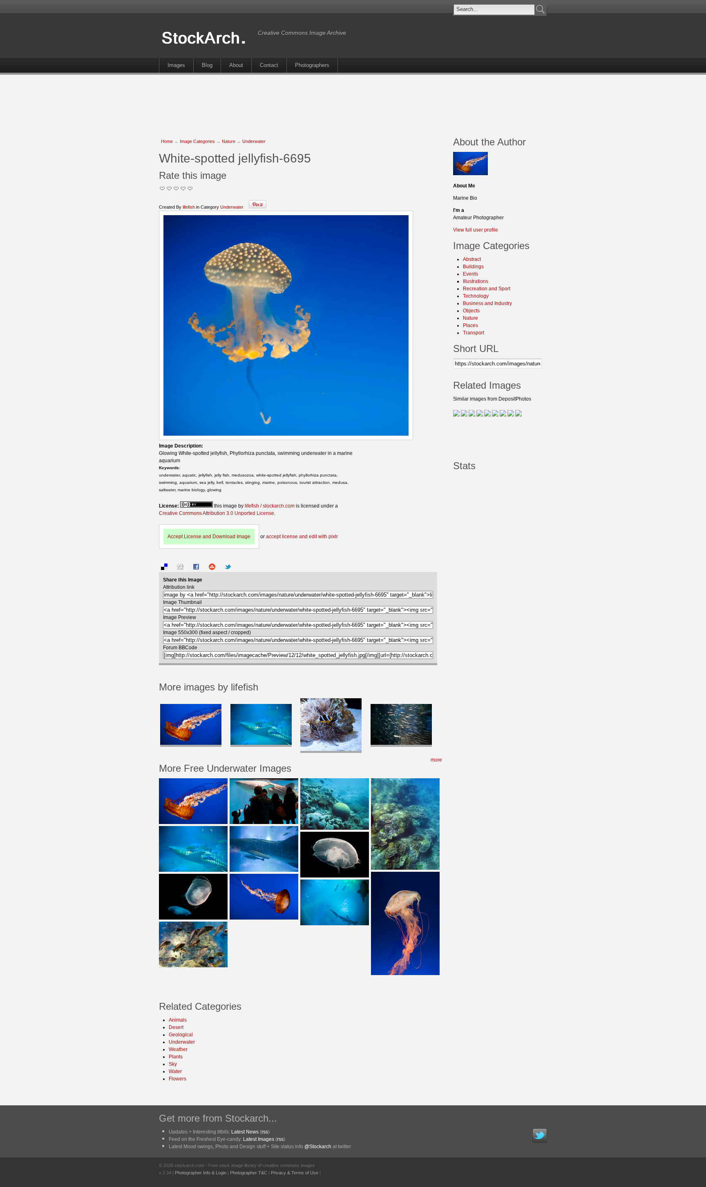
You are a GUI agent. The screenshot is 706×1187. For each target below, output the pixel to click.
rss (264, 1132)
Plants (176, 1057)
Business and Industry (487, 303)
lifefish (189, 207)
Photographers (312, 65)
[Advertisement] (353, 101)
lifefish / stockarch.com (270, 506)
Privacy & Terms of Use (294, 1172)
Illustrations (475, 281)
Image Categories (197, 141)
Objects (471, 311)
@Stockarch (317, 1146)
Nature (228, 141)
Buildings (473, 266)
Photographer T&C (248, 1172)
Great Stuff (183, 188)
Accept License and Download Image (209, 536)
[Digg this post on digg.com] (180, 568)
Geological (181, 1035)
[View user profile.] (470, 173)
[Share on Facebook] (196, 568)
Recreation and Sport (486, 289)
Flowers (177, 1079)
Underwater (254, 141)
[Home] (206, 44)
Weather (178, 1049)
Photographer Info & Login (200, 1172)
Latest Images (258, 1139)
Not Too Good (162, 188)
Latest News (245, 1132)
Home (167, 141)
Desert (176, 1027)
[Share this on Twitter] (228, 568)
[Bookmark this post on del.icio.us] (164, 568)
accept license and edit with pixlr (302, 536)
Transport (473, 333)
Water (175, 1071)
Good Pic (176, 188)
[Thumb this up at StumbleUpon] (212, 568)
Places (470, 325)
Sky (173, 1064)
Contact (269, 65)
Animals (178, 1020)
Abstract (472, 259)
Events (470, 274)
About (236, 65)
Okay (169, 188)
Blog (207, 65)
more (436, 760)
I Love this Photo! (190, 188)
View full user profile (475, 230)
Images (176, 65)
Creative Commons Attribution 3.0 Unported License (216, 513)
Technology (476, 296)
